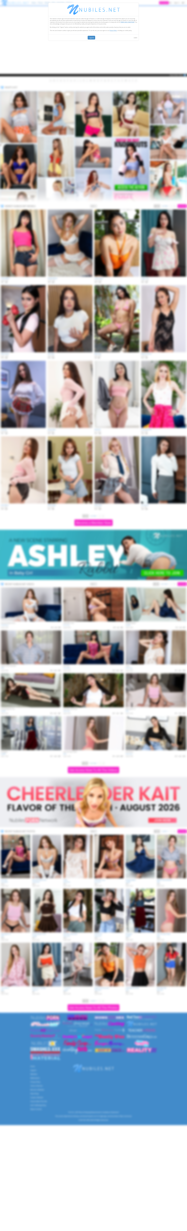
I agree (91, 38)
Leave (135, 38)
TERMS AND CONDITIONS (127, 22)
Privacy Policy (113, 30)
